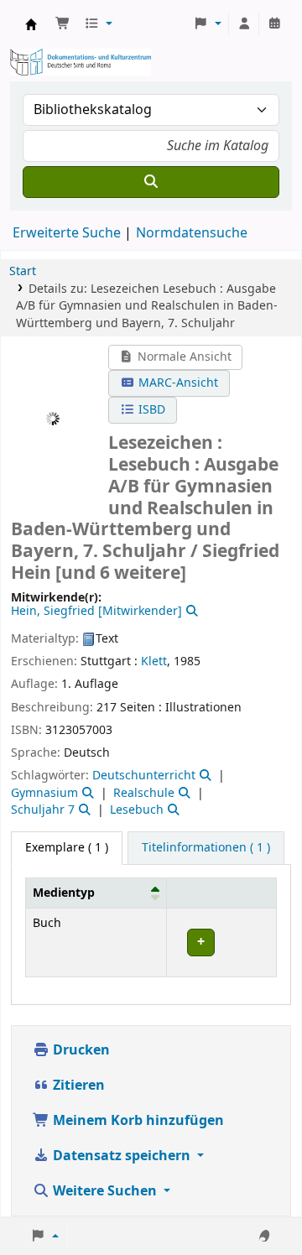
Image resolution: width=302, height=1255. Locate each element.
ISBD (150, 410)
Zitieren (77, 1085)
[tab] (206, 848)
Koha (31, 24)
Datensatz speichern (121, 1156)
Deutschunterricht (143, 775)
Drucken (79, 1050)
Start (22, 271)
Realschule (143, 793)
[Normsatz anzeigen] (190, 611)
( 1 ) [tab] (66, 848)
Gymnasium (44, 793)
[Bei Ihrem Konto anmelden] (244, 24)
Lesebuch (137, 810)
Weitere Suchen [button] (104, 1191)
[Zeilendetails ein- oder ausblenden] (221, 942)
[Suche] (151, 182)
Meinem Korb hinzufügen (136, 1121)
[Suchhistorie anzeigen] (274, 24)
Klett (154, 661)
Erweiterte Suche (67, 233)
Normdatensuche (191, 233)
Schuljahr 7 (43, 810)
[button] (63, 24)
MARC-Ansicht (176, 383)
